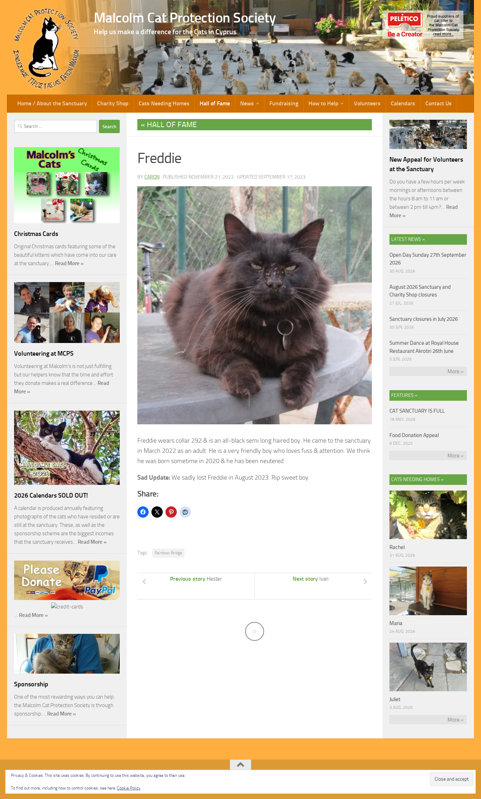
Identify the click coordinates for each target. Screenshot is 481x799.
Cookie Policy (128, 788)
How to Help (323, 103)
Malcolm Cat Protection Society (185, 18)
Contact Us (438, 103)
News (247, 103)
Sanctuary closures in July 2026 (423, 319)
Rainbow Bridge (168, 552)
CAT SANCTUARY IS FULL (417, 411)
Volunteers (367, 103)
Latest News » (408, 239)
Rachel (397, 547)
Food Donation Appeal (414, 435)
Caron (152, 177)
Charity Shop (113, 103)
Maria (395, 623)
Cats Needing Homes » (417, 479)
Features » (404, 395)
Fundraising (283, 103)
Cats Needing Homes (164, 103)
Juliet (394, 699)
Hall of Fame (215, 103)
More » (455, 371)
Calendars (403, 103)
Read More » (69, 263)
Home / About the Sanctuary (52, 103)
